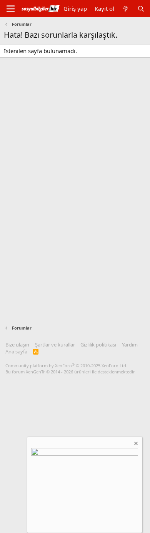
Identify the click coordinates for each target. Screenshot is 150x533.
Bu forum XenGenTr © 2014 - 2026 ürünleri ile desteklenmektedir (70, 372)
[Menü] (11, 9)
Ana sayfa (16, 351)
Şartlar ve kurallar (55, 344)
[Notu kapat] (135, 444)
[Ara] (140, 9)
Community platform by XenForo (66, 365)
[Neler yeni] (125, 9)
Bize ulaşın (17, 344)
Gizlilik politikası (98, 344)
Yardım (130, 344)
